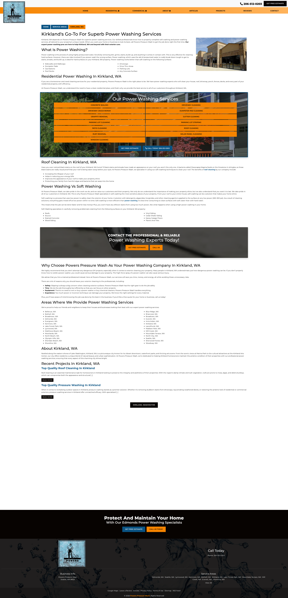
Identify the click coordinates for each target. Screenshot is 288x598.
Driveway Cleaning (191, 105)
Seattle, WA (169, 577)
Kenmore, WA (194, 577)
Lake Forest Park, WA (232, 577)
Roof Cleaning (191, 128)
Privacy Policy (146, 591)
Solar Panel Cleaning (191, 134)
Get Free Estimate (275, 3)
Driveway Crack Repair (99, 111)
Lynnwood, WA (181, 577)
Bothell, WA (206, 577)
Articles (136, 591)
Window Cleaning (99, 140)
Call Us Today (156, 529)
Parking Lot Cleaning (99, 122)
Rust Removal (99, 134)
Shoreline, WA (219, 579)
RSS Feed (176, 591)
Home (46, 27)
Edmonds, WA (158, 577)
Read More (47, 380)
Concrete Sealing (99, 105)
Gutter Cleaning (191, 117)
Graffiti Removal (99, 117)
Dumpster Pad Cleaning (191, 111)
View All (208, 583)
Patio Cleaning (99, 128)
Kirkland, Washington (144, 405)
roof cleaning (209, 170)
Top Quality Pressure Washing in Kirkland (71, 385)
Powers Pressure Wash (140, 596)
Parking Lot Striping (191, 122)
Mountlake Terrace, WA (251, 577)
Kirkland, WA (77, 27)
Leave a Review (125, 591)
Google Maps (113, 591)
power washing (131, 201)
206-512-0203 (252, 4)
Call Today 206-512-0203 (158, 148)
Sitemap (168, 591)
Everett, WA (207, 579)
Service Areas (59, 27)
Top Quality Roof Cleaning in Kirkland (68, 368)
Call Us (156, 248)
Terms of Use (158, 591)
